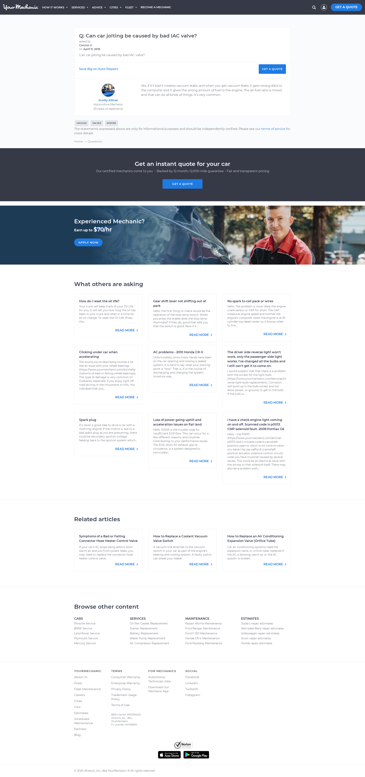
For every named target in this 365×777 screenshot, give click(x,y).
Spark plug (87, 420)
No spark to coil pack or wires (250, 301)
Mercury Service (85, 643)
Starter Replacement (144, 628)
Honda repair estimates (256, 643)
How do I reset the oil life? (99, 301)
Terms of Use (120, 705)
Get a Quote (272, 69)
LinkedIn (191, 683)
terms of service (273, 129)
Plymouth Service (86, 638)
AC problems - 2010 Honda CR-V (178, 352)
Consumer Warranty (125, 677)
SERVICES (78, 7)
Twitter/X (191, 689)
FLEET (129, 7)
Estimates (81, 713)
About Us (80, 677)
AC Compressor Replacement (149, 643)
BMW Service (83, 628)
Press (78, 683)
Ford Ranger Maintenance (202, 628)
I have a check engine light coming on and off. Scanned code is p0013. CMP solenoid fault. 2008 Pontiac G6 (255, 424)
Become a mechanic (156, 7)
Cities (114, 7)
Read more (125, 330)
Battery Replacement (144, 633)
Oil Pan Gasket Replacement (149, 623)
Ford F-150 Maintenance (201, 633)
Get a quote (182, 184)
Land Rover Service (87, 633)
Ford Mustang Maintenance (203, 643)
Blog (77, 735)
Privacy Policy (121, 689)
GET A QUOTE (346, 7)
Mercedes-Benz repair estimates (262, 628)
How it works (53, 7)
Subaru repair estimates (257, 623)
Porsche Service (84, 623)
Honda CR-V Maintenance (202, 638)
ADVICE (97, 7)
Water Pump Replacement (147, 638)
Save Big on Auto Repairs (98, 69)
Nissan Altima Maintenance (203, 623)
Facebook (192, 677)
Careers (79, 695)
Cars (77, 707)
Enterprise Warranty (125, 683)
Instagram (192, 695)
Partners (80, 729)
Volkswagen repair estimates (260, 633)
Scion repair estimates (256, 638)
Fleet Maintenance (87, 689)
